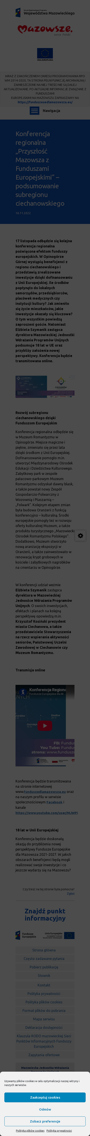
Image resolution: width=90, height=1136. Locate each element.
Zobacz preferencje (45, 1121)
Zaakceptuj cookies (45, 1097)
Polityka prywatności (59, 1130)
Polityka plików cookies (30, 1130)
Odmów (45, 1109)
